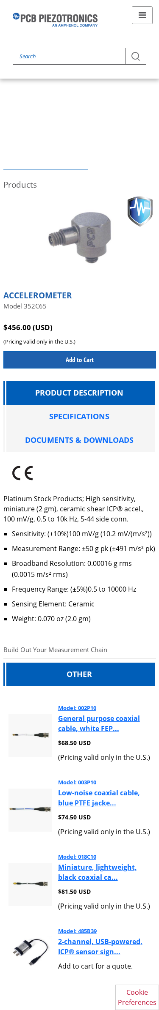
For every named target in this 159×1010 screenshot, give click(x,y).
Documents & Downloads (79, 440)
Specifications (79, 416)
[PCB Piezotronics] (55, 20)
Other (79, 674)
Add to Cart (80, 359)
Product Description (79, 393)
